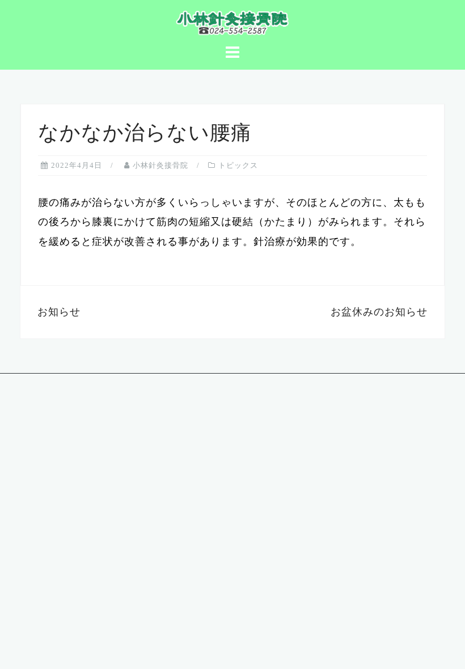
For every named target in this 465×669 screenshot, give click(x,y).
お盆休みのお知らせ (379, 311)
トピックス (238, 165)
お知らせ (59, 311)
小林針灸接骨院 (160, 165)
